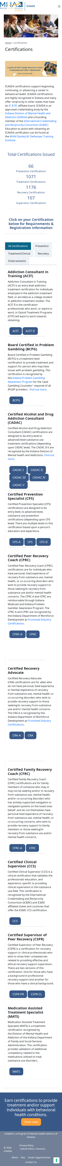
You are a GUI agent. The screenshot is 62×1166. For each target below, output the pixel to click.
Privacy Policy (26, 1145)
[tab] (18, 246)
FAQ (23, 1157)
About (15, 1157)
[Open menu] (59, 6)
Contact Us (31, 1162)
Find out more (37, 389)
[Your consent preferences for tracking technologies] (56, 1160)
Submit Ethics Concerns (32, 1148)
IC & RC (13, 105)
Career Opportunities (39, 1157)
